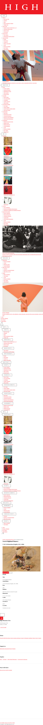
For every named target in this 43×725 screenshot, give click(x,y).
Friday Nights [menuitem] (6, 97)
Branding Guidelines (28, 638)
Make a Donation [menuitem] (7, 274)
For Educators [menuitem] (4, 111)
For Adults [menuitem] (4, 95)
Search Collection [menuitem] (7, 213)
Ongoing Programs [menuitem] (7, 90)
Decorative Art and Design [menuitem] (8, 165)
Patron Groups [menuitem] (6, 30)
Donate (10, 648)
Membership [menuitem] (4, 260)
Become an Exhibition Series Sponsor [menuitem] (10, 489)
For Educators (24, 659)
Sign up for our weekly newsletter (6, 670)
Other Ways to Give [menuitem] (6, 267)
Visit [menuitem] (4, 15)
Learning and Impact (17, 638)
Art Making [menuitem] (6, 100)
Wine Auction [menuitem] (6, 92)
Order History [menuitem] (6, 49)
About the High (3, 638)
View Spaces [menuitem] (6, 35)
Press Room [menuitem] (6, 40)
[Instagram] (1, 671)
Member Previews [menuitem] (7, 124)
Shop (1, 659)
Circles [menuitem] (5, 263)
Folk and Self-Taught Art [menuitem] (8, 185)
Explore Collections (6, 539)
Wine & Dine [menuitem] (6, 103)
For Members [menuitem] (4, 120)
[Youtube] (5, 671)
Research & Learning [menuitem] (6, 211)
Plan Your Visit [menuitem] (6, 19)
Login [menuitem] (5, 45)
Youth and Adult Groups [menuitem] (8, 29)
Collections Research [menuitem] (7, 216)
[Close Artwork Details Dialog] (10, 572)
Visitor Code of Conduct (36, 638)
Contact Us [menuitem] (6, 42)
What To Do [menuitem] (5, 85)
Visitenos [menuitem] (5, 20)
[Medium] (4, 671)
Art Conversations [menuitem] (7, 98)
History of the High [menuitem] (7, 43)
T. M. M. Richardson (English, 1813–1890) (13, 544)
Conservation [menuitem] (6, 217)
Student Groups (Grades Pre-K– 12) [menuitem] (10, 27)
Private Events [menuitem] (5, 33)
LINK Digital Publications (12, 659)
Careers (11, 638)
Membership (2, 648)
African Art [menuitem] (6, 145)
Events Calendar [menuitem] (7, 88)
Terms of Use (7, 722)
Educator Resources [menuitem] (7, 214)
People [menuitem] (5, 39)
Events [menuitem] (3, 87)
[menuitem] (22, 49)
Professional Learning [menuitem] (7, 114)
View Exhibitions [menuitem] (7, 207)
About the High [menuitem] (5, 37)
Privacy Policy (12, 722)
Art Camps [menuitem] (6, 105)
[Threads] (21, 714)
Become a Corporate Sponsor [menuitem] (9, 270)
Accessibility (2, 722)
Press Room (8, 638)
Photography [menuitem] (6, 204)
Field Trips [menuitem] (6, 113)
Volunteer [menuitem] (5, 268)
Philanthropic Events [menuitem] (7, 91)
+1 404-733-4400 (3, 627)
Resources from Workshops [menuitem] (8, 117)
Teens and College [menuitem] (7, 110)
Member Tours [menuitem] (6, 123)
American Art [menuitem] (6, 155)
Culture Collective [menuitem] (7, 101)
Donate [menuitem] (3, 273)
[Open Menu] (1, 325)
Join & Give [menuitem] (5, 502)
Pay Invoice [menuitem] (6, 32)
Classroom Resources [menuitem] (7, 116)
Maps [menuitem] (5, 22)
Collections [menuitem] (4, 136)
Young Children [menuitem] (6, 107)
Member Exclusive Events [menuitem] (8, 121)
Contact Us (23, 638)
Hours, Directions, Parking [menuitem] (8, 23)
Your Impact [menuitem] (6, 524)
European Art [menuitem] (6, 175)
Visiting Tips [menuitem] (6, 24)
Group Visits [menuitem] (4, 26)
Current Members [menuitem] (7, 126)
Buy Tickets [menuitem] (6, 48)
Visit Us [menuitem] (3, 17)
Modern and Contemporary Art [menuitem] (9, 194)
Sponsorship (7, 648)
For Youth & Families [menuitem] (6, 104)
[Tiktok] (2, 671)
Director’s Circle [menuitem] (7, 264)
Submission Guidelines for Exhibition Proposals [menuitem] (12, 210)
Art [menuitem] (3, 411)
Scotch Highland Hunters (10, 541)
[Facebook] (0, 671)
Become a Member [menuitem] (7, 46)
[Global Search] (2, 323)
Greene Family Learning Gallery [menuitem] (9, 108)
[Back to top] (2, 615)
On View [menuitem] (4, 206)
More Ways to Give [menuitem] (7, 271)
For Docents (20, 659)
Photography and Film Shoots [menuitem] (9, 36)
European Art (12, 539)
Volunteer (13, 648)
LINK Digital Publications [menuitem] (8, 118)
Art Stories (5, 659)
